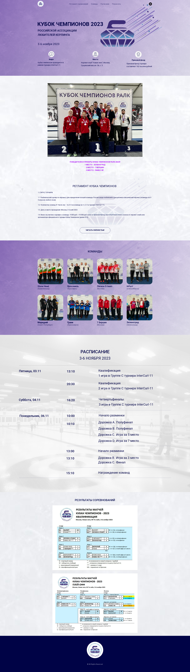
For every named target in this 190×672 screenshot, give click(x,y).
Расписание (105, 4)
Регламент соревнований (78, 4)
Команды (94, 4)
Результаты (116, 4)
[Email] (150, 3)
